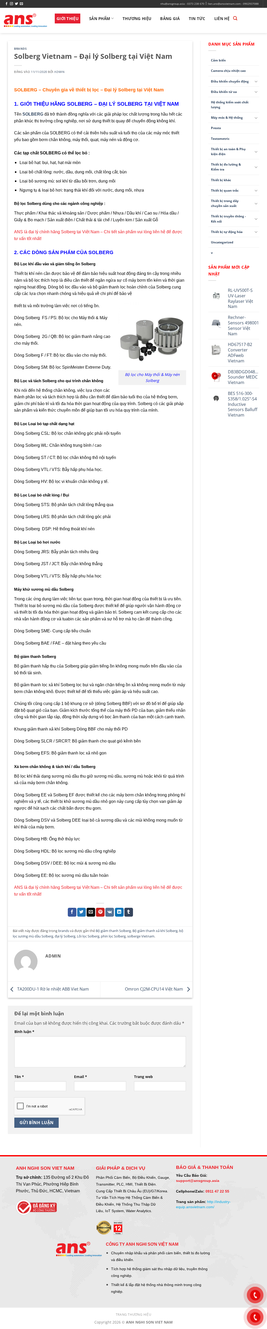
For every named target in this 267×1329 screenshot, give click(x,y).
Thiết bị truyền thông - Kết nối (228, 218)
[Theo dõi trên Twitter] (16, 4)
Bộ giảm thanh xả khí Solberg (155, 930)
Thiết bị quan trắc (225, 190)
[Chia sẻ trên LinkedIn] (119, 912)
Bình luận (24, 1031)
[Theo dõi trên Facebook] (6, 4)
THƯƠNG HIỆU (137, 18)
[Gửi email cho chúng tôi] (21, 4)
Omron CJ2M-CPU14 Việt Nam (154, 989)
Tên (19, 1076)
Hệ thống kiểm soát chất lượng (229, 104)
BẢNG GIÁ (170, 18)
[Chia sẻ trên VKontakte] (109, 912)
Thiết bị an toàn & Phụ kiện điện (228, 151)
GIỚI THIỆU (67, 18)
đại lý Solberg (65, 936)
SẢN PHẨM (99, 18)
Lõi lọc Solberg (88, 936)
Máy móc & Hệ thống (227, 117)
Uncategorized (222, 242)
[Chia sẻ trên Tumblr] (128, 912)
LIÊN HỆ (221, 18)
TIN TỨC (197, 18)
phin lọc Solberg (113, 936)
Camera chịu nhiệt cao (228, 70)
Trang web (143, 1076)
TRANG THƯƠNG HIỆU (133, 1314)
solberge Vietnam (140, 936)
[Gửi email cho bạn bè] (91, 912)
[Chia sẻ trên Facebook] (72, 912)
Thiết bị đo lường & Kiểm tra (226, 167)
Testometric (220, 138)
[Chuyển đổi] (256, 81)
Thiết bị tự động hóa (226, 232)
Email (80, 1076)
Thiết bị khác (221, 180)
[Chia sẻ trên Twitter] (81, 912)
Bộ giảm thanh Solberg (113, 930)
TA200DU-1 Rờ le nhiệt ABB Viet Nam (52, 989)
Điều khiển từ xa (224, 92)
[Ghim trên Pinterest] (100, 912)
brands (20, 49)
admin (59, 72)
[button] (235, 18)
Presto (216, 128)
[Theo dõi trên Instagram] (11, 4)
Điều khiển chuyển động (230, 81)
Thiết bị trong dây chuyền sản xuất (225, 203)
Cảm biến (218, 60)
